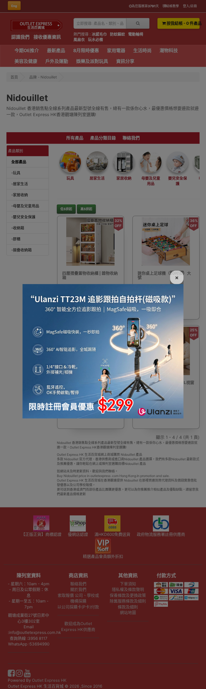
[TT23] (103, 350)
